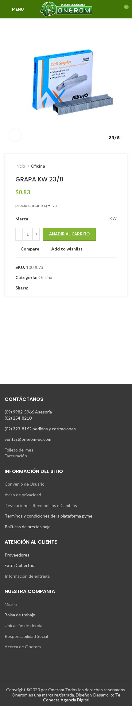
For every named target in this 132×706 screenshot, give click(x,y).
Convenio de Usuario (25, 484)
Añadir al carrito (69, 233)
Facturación (16, 455)
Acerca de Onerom (23, 646)
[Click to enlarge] (15, 135)
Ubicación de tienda (23, 625)
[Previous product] (101, 166)
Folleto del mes (19, 449)
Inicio (20, 166)
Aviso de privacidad (23, 494)
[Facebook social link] (33, 288)
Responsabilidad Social (26, 636)
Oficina (38, 166)
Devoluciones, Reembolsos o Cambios (41, 505)
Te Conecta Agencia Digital (82, 697)
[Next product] (114, 166)
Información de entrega (27, 576)
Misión (11, 604)
